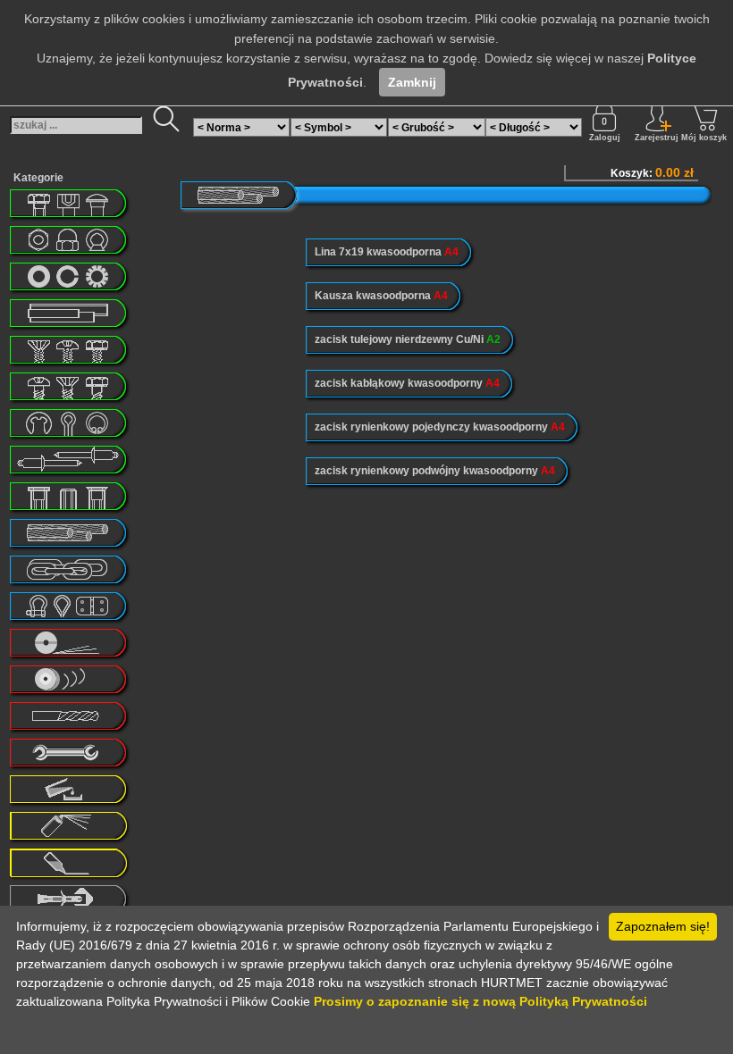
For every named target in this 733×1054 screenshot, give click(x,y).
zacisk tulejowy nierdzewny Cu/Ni (408, 339)
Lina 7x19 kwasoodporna (387, 252)
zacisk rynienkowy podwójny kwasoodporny (435, 470)
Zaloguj (604, 137)
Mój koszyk (704, 137)
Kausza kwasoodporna (381, 295)
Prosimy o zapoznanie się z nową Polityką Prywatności (480, 1001)
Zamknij (412, 82)
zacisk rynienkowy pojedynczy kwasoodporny (440, 427)
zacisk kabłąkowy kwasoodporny (407, 383)
